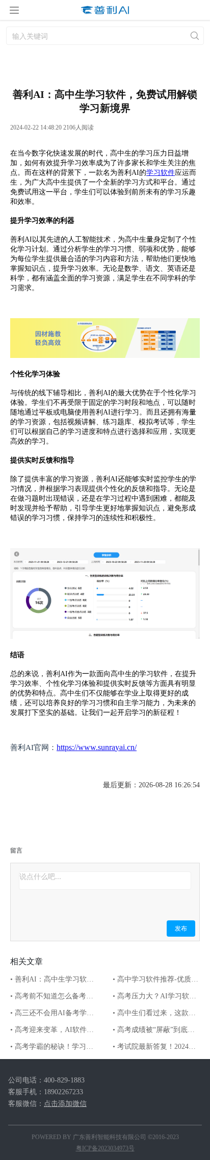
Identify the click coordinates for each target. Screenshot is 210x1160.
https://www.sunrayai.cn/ (97, 747)
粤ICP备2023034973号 (105, 1148)
